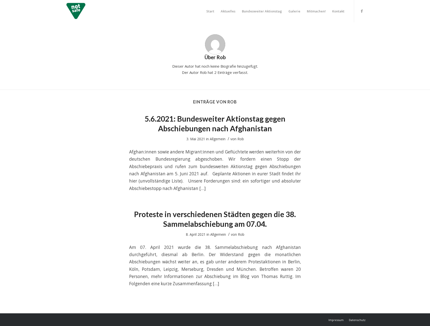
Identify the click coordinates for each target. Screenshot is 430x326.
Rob (240, 139)
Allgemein (217, 139)
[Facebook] (362, 11)
